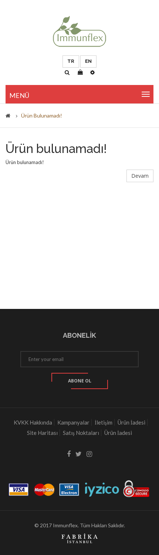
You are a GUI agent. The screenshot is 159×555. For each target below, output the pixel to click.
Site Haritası (42, 432)
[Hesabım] (92, 72)
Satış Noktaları (81, 432)
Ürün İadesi (131, 422)
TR (70, 61)
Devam (140, 175)
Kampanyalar (73, 422)
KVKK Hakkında (33, 422)
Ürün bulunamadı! (41, 115)
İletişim (103, 422)
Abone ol (79, 381)
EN (88, 61)
